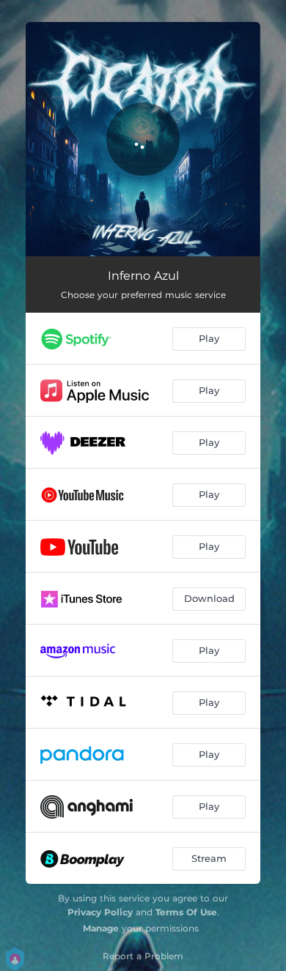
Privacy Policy (100, 912)
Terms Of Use (186, 912)
